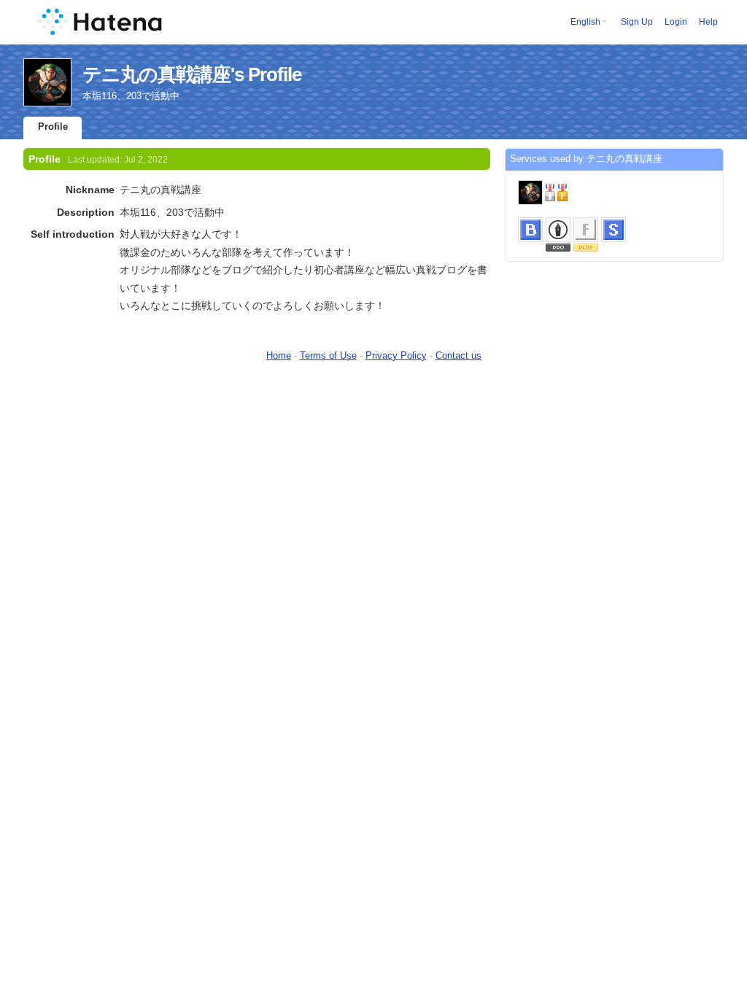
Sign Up (637, 22)
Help (708, 22)
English (585, 22)
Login (676, 22)
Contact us (458, 355)
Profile (53, 126)
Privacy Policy (396, 355)
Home (278, 355)
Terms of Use (328, 355)
